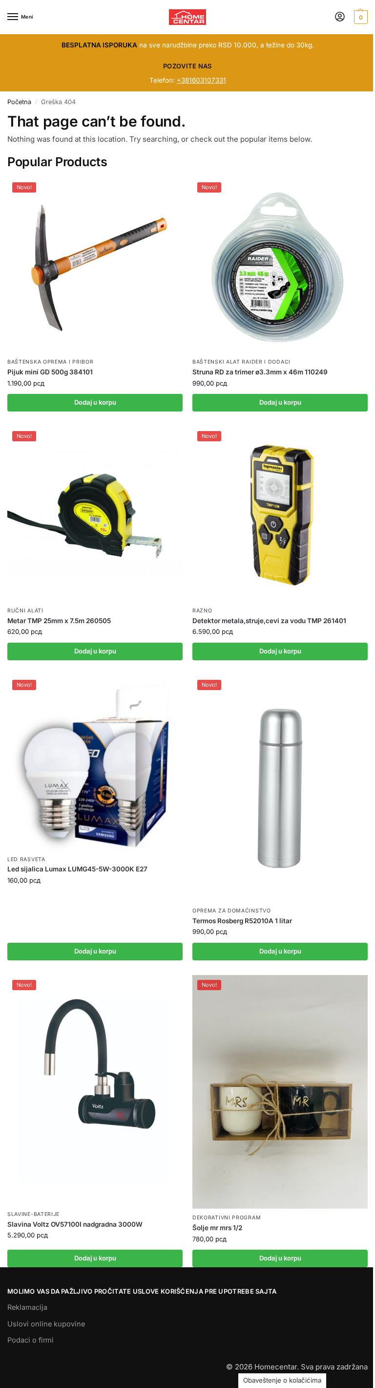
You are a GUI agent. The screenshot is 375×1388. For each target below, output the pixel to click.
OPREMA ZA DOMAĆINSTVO (231, 911)
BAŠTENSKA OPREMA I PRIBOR (50, 362)
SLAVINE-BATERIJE (33, 1214)
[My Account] (340, 17)
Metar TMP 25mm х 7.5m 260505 (59, 621)
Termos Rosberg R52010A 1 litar (242, 921)
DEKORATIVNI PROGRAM (226, 1217)
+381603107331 (201, 80)
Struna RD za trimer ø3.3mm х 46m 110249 (260, 372)
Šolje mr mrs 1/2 (217, 1228)
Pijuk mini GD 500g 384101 (50, 372)
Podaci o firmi (30, 1340)
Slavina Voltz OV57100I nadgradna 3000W (75, 1224)
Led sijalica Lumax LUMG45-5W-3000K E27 (77, 869)
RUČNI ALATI (25, 610)
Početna (19, 102)
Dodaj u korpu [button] (95, 402)
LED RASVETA (26, 859)
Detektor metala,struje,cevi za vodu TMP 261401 (269, 621)
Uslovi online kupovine (46, 1324)
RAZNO (202, 610)
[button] (360, 17)
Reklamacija (27, 1307)
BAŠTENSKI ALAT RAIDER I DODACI (241, 362)
